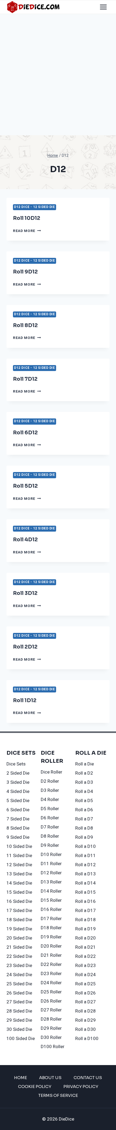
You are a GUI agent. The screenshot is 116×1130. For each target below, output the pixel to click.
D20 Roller (51, 946)
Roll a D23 (85, 965)
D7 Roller (50, 827)
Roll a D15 (85, 892)
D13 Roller (51, 882)
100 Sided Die (20, 1038)
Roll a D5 (84, 800)
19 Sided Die (19, 929)
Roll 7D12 (25, 379)
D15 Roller (51, 900)
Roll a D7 (84, 819)
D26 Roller (51, 1001)
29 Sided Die (19, 1020)
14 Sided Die (19, 883)
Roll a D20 (85, 938)
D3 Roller (50, 790)
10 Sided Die (19, 846)
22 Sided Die (19, 956)
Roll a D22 (85, 956)
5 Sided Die (17, 800)
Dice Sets (16, 764)
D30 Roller (51, 1037)
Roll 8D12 (25, 325)
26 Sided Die (19, 993)
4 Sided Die (17, 791)
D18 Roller (51, 927)
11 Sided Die (19, 855)
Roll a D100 (86, 1038)
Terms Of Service (58, 1095)
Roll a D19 (85, 929)
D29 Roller (51, 1028)
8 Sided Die (17, 828)
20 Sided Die (19, 938)
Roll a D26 (85, 993)
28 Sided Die (19, 1011)
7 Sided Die (17, 819)
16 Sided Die (19, 901)
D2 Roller (50, 781)
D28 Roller (51, 1019)
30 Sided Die (19, 1029)
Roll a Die (84, 764)
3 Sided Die (17, 782)
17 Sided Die (19, 910)
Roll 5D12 (25, 486)
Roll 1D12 (24, 700)
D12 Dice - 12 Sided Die (34, 207)
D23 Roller (51, 973)
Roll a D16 (85, 901)
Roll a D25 (85, 983)
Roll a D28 (85, 1011)
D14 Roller (51, 891)
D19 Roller (51, 937)
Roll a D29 (85, 1020)
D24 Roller (51, 982)
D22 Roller (51, 964)
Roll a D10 (85, 846)
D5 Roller (50, 808)
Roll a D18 (85, 919)
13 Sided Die (19, 874)
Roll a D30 (85, 1029)
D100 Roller (52, 1046)
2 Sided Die (17, 773)
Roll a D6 (84, 809)
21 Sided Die (19, 947)
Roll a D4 (84, 791)
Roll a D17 (85, 910)
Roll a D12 (85, 864)
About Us (50, 1077)
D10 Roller (51, 854)
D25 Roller (51, 992)
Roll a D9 (84, 837)
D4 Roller (50, 799)
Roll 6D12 (25, 432)
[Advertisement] (58, 75)
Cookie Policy (34, 1086)
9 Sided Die (17, 837)
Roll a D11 (85, 855)
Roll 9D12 (25, 272)
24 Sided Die (19, 974)
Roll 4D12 (25, 539)
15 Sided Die (19, 892)
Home (20, 1077)
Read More (27, 231)
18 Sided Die (19, 919)
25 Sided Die (19, 983)
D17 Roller (51, 918)
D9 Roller (50, 845)
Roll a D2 (84, 773)
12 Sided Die (19, 864)
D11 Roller (51, 863)
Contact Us (88, 1077)
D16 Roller (51, 909)
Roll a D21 (85, 947)
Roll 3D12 (25, 593)
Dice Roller (51, 772)
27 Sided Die (19, 1002)
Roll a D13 (85, 874)
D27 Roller (51, 1010)
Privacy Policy (80, 1086)
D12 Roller (51, 872)
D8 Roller (50, 836)
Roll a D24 (85, 974)
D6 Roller (50, 817)
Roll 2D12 (25, 647)
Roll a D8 (84, 828)
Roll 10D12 (26, 218)
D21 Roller (51, 955)
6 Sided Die (17, 809)
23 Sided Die (19, 965)
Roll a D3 (84, 782)
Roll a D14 (85, 883)
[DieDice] (33, 7)
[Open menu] (103, 6)
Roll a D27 (85, 1002)
